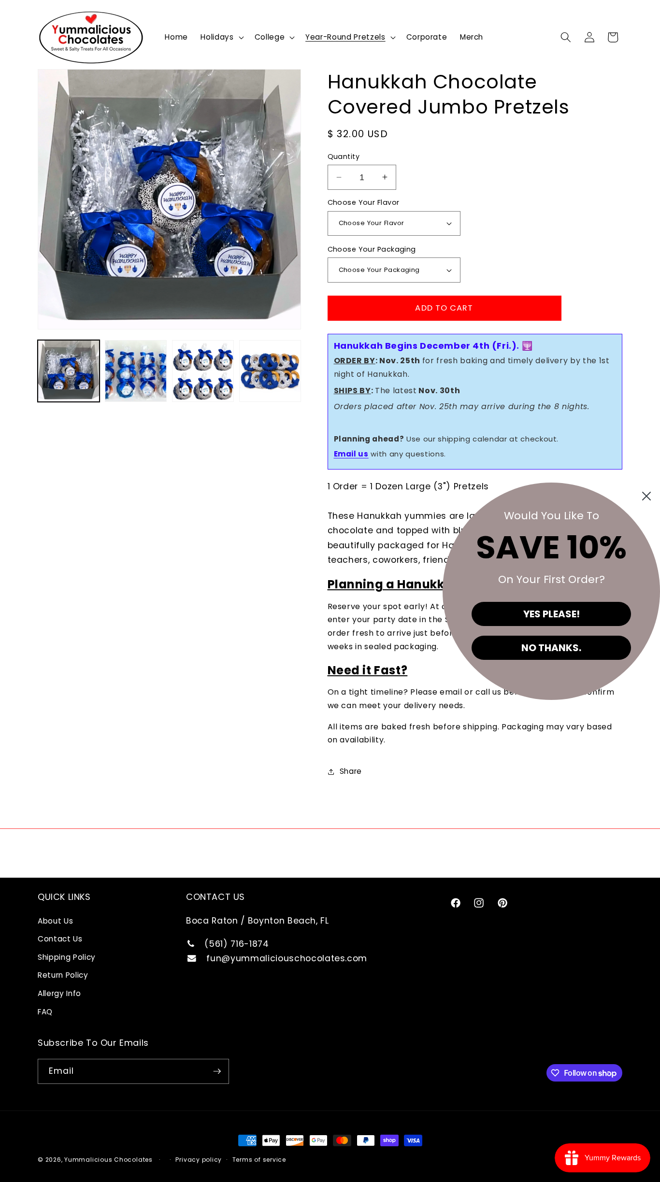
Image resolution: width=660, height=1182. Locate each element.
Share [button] (351, 771)
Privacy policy (198, 1159)
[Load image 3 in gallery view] (203, 371)
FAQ (45, 1012)
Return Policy (63, 975)
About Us (55, 921)
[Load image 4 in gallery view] (270, 371)
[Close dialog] (646, 496)
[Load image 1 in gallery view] (69, 371)
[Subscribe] (217, 1071)
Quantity (344, 156)
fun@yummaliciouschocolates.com (285, 958)
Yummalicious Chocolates (108, 1159)
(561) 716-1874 (235, 944)
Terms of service (259, 1159)
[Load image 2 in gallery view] (136, 371)
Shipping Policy (67, 957)
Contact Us (60, 939)
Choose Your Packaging (372, 249)
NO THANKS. (551, 648)
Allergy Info (59, 993)
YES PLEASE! (551, 614)
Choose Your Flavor (364, 202)
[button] (221, 37)
